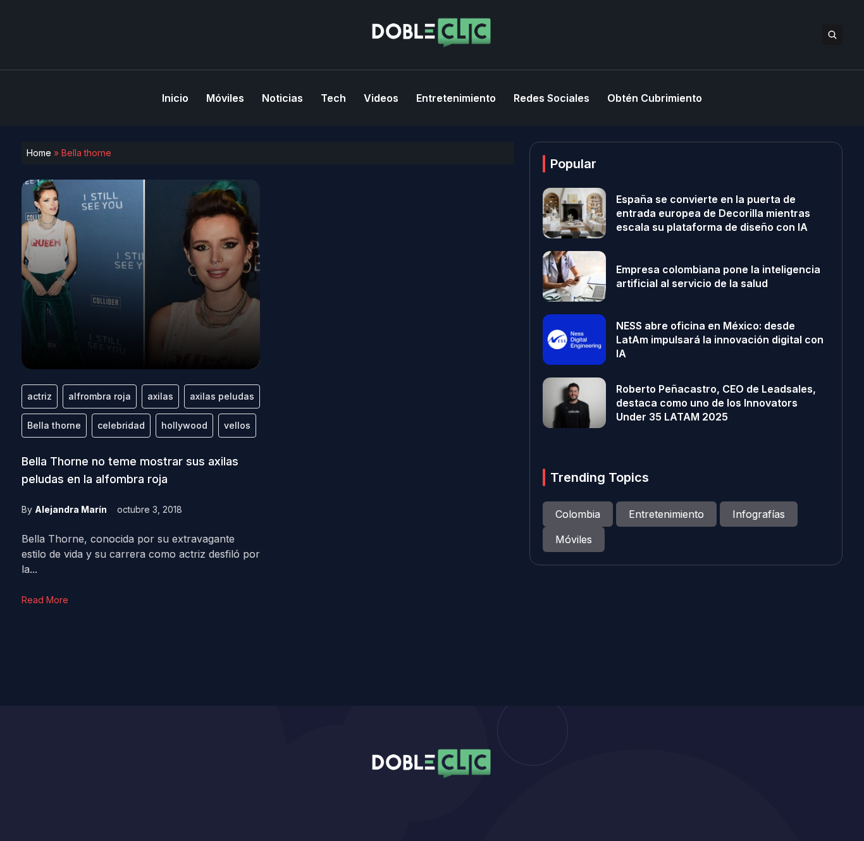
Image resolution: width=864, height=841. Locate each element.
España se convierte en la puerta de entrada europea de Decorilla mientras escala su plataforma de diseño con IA (713, 213)
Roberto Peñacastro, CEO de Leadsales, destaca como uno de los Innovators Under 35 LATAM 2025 (716, 403)
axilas (160, 396)
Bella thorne (54, 425)
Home (39, 152)
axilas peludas (222, 396)
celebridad (121, 425)
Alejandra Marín (71, 509)
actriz (39, 396)
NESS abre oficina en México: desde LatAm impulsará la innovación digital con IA (720, 339)
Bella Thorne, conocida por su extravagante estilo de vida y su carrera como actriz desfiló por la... (141, 553)
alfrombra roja (99, 396)
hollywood (184, 425)
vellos (237, 425)
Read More (45, 599)
